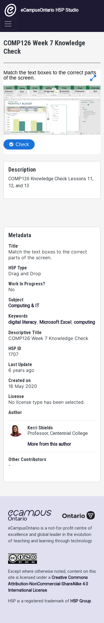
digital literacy (22, 322)
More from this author (49, 444)
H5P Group (80, 601)
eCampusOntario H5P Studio (50, 10)
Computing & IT (23, 305)
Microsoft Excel (55, 322)
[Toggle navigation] (8, 24)
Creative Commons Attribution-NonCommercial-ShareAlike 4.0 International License (48, 584)
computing (84, 322)
